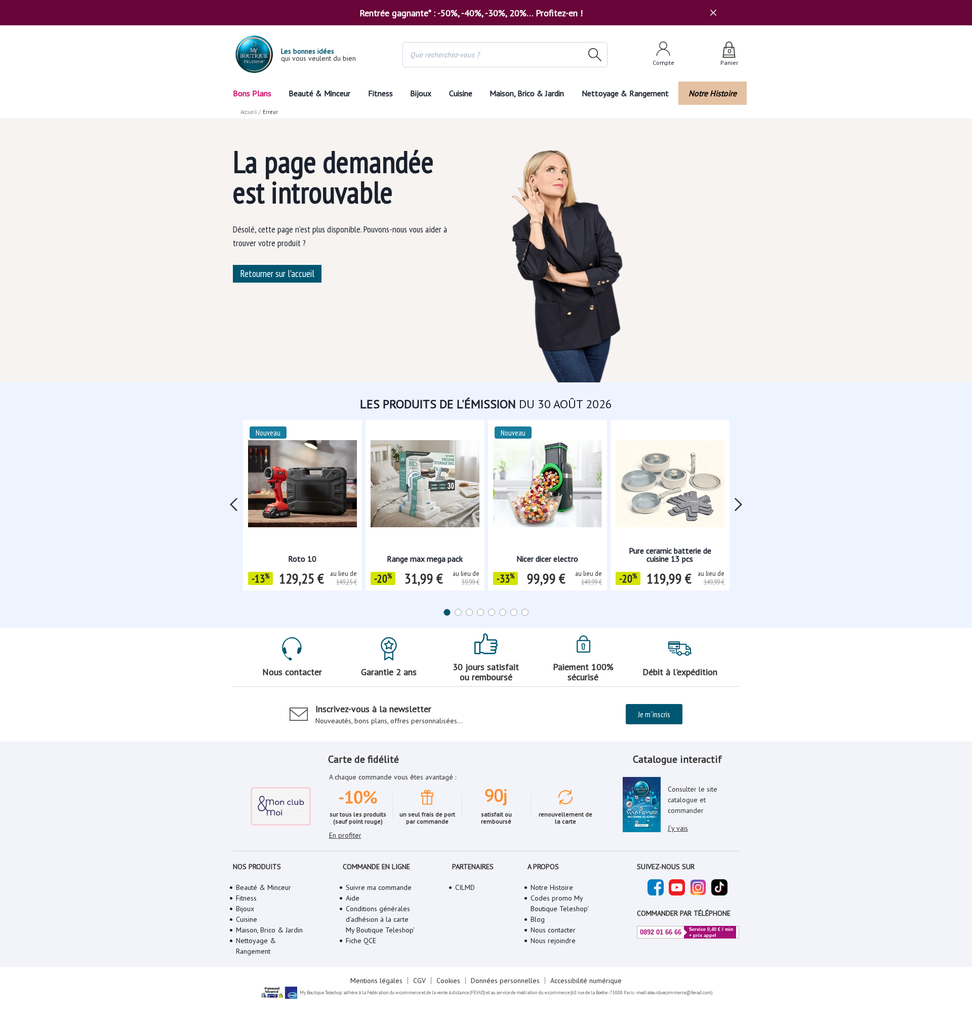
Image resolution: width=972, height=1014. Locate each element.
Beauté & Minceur (319, 93)
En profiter (345, 835)
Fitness (380, 93)
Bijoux (420, 93)
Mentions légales (376, 980)
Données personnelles (505, 980)
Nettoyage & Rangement (625, 93)
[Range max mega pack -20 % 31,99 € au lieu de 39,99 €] (425, 487)
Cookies (448, 980)
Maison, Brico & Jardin (527, 93)
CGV (419, 980)
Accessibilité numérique (586, 980)
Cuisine (460, 93)
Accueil (248, 111)
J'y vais (678, 828)
